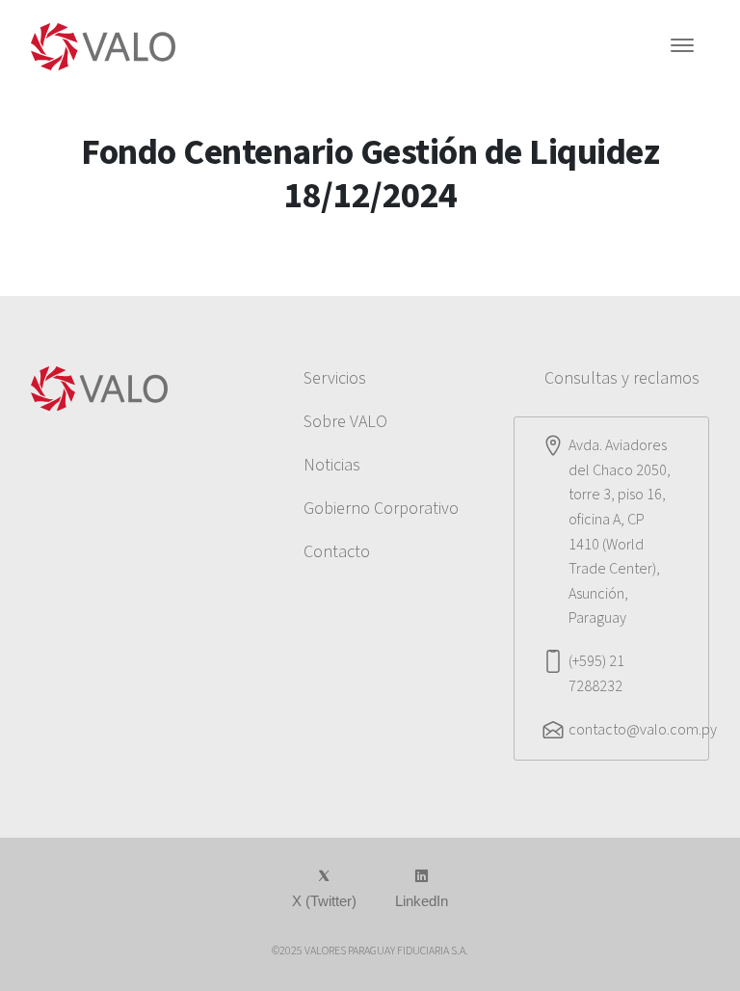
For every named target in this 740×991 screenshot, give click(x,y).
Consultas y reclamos (622, 378)
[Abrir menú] (682, 47)
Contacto (337, 552)
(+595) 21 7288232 (596, 674)
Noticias (332, 465)
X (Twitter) (324, 901)
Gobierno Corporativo (381, 508)
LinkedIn (421, 901)
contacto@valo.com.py (642, 729)
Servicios (335, 378)
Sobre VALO (345, 422)
